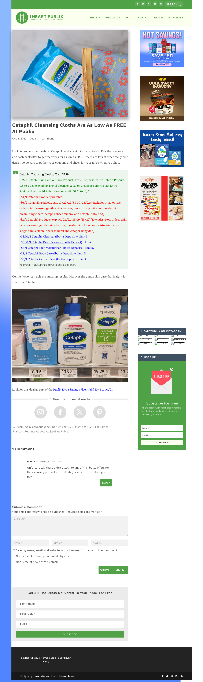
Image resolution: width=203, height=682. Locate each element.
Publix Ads (111, 17)
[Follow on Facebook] (60, 412)
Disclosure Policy (29, 657)
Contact (144, 17)
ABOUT (129, 17)
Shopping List (176, 17)
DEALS (93, 17)
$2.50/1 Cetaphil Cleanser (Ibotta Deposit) (48, 236)
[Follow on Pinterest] (99, 412)
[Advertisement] (159, 274)
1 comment (46, 138)
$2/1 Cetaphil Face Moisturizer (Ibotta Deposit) (51, 248)
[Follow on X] (80, 412)
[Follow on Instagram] (40, 412)
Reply (106, 483)
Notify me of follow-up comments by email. (44, 556)
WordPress (68, 676)
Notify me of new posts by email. (37, 562)
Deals (32, 138)
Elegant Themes (41, 676)
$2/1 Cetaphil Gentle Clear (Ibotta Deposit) (48, 259)
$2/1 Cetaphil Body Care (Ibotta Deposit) (47, 253)
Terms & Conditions (51, 657)
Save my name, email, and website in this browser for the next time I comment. (67, 550)
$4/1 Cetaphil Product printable (41, 197)
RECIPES (158, 17)
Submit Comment (113, 570)
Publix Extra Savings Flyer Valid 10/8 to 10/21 (82, 389)
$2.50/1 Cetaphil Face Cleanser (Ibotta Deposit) (51, 242)
